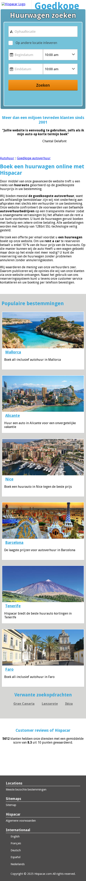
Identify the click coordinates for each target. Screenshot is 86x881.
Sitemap (11, 805)
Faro (9, 669)
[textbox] (43, 31)
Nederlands (17, 864)
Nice (9, 479)
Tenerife (13, 606)
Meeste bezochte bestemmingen (26, 789)
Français (15, 843)
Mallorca (13, 352)
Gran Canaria (24, 704)
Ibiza (69, 704)
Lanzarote (50, 704)
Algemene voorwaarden (21, 820)
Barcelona (14, 542)
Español (15, 857)
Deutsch (15, 850)
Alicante (12, 415)
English (15, 836)
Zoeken (43, 85)
